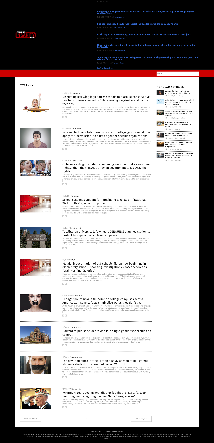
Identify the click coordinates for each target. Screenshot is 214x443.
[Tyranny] (25, 38)
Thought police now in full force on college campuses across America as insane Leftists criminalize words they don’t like (102, 300)
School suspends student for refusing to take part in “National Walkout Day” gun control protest (104, 201)
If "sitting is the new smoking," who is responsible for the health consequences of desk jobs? (144, 34)
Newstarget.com (118, 17)
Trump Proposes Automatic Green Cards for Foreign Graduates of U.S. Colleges (179, 113)
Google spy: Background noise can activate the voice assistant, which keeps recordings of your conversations (145, 12)
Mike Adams (178, 160)
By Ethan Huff (76, 93)
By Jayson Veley (77, 228)
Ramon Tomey (178, 96)
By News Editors (77, 389)
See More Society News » (105, 68)
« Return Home (30, 418)
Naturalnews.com (119, 28)
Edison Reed (178, 149)
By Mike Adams (77, 160)
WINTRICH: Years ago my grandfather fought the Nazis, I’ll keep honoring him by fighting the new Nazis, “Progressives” (104, 394)
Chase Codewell (180, 138)
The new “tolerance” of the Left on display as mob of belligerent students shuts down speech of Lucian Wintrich (105, 362)
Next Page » (141, 418)
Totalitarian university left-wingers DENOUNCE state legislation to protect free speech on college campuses (106, 233)
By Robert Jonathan (78, 260)
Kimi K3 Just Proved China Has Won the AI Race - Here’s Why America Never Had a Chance (179, 155)
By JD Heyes (75, 196)
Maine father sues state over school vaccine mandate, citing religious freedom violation (179, 102)
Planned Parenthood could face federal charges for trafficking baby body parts (137, 24)
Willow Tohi (177, 107)
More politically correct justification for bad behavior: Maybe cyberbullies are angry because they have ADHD (147, 46)
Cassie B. (177, 129)
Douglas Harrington (180, 118)
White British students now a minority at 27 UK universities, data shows (178, 124)
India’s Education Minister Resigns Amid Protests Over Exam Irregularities (178, 144)
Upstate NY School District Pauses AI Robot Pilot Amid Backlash (178, 134)
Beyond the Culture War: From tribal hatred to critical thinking (177, 92)
